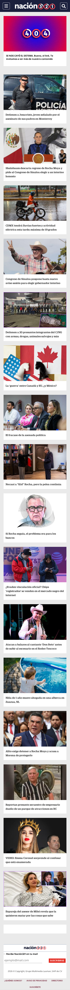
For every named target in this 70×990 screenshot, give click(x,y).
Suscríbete (35, 987)
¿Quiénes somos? (13, 981)
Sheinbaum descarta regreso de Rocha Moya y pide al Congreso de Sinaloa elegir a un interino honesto (35, 172)
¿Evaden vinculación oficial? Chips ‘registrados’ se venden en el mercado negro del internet (35, 591)
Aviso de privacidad (37, 981)
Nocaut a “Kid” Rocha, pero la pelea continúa (33, 484)
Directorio (57, 981)
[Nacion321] (35, 6)
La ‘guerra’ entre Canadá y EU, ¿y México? (31, 385)
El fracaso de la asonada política (26, 435)
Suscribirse (57, 961)
